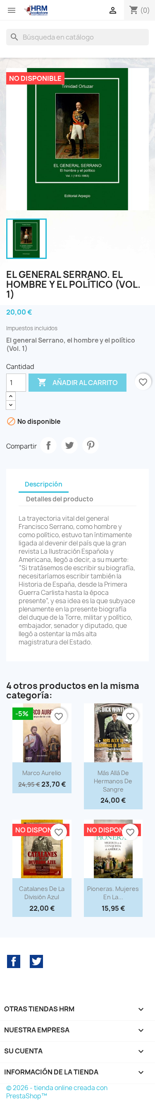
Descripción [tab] (43, 484)
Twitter (36, 961)
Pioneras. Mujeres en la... (113, 893)
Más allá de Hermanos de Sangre (113, 781)
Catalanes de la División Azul (41, 893)
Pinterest (90, 445)
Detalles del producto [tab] (59, 499)
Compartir (48, 445)
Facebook (13, 961)
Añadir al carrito (77, 382)
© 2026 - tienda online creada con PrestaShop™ (56, 1091)
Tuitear (69, 445)
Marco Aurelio (41, 773)
